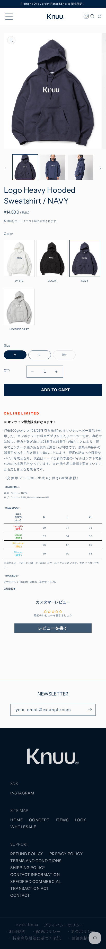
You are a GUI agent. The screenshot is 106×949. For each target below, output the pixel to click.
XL (65, 355)
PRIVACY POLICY (66, 853)
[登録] (89, 710)
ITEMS (62, 819)
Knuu (33, 924)
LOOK (80, 819)
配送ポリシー (48, 931)
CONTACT (20, 895)
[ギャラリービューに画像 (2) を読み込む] (53, 167)
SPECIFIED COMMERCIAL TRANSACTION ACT (35, 885)
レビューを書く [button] (53, 628)
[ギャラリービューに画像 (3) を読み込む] (80, 167)
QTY (7, 370)
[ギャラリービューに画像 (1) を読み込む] (25, 167)
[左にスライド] (5, 168)
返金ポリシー (83, 931)
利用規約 (17, 931)
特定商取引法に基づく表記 (37, 938)
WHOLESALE (23, 826)
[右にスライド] (100, 168)
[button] (9, 16)
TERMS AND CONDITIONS (35, 860)
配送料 (8, 221)
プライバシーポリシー (63, 925)
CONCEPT (39, 819)
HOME (16, 819)
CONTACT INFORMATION (35, 874)
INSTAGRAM (22, 793)
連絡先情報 (82, 938)
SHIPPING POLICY (28, 867)
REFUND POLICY (26, 853)
